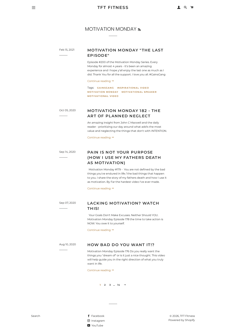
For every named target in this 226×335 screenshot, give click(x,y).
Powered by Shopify (181, 320)
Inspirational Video (133, 87)
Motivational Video (103, 96)
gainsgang (105, 87)
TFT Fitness (113, 7)
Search (35, 316)
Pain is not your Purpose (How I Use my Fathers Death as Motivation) (124, 157)
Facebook (97, 316)
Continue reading (99, 81)
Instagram (98, 320)
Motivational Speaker (139, 92)
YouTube (97, 325)
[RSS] (139, 30)
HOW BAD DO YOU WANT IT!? (121, 244)
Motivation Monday (102, 92)
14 (118, 284)
